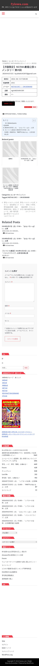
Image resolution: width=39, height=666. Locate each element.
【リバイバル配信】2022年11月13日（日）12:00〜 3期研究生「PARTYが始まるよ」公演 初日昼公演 (19, 132)
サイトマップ (6, 490)
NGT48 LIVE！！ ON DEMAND (21, 87)
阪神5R (6, 125)
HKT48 (4, 388)
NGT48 (4, 391)
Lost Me (5, 474)
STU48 (4, 396)
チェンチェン (6, 471)
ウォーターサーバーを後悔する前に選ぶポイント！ (19, 562)
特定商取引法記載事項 (9, 572)
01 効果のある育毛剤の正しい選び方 (14, 552)
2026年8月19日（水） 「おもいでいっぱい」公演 (19, 512)
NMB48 (5, 385)
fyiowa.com (19, 4)
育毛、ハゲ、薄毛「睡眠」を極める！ (15, 464)
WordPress (30, 663)
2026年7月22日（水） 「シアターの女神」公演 (18, 481)
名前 (7, 306)
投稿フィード (6, 648)
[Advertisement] (19, 38)
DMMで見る (8, 103)
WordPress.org (7, 655)
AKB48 (4, 380)
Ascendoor (14, 663)
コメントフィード (8, 651)
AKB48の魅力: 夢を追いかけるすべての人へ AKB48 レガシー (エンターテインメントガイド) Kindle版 (18, 434)
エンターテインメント (18, 195)
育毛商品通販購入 (8, 575)
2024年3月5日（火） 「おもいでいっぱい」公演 (19, 128)
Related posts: (12, 123)
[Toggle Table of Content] (33, 120)
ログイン (5, 644)
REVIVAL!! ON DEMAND (10, 393)
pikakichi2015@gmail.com (26, 74)
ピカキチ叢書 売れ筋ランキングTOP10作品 (16, 569)
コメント (9, 282)
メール (8, 313)
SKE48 (4, 383)
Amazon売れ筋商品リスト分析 (12, 555)
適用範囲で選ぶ (7, 579)
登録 (3, 641)
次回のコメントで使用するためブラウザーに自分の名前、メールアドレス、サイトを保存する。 (19, 330)
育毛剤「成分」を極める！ (11, 478)
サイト (7, 321)
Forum (4, 468)
